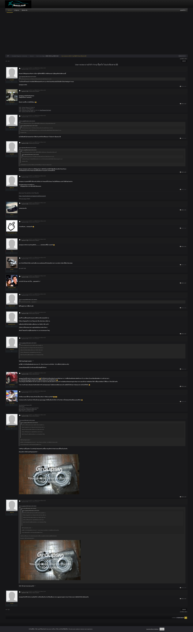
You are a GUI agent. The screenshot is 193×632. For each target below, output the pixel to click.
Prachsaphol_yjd (12, 232)
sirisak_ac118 (11, 287)
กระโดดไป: (174, 617)
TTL (12, 251)
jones (11, 269)
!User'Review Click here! (45, 110)
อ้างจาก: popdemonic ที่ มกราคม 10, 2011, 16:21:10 (29, 422)
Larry (11, 214)
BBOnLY (12, 187)
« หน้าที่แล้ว (182, 58)
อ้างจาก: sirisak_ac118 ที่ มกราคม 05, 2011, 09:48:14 (28, 299)
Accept (162, 629)
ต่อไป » (186, 58)
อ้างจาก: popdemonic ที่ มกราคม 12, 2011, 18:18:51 (27, 506)
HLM (57, 56)
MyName (11, 102)
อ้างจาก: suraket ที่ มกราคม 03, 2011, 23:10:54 (27, 121)
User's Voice (39, 56)
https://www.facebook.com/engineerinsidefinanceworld (32, 196)
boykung (11, 403)
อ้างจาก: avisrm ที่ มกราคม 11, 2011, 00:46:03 (27, 420)
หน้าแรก (10, 10)
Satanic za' (12, 127)
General (32, 56)
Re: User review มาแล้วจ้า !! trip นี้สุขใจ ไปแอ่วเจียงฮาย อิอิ (33, 68)
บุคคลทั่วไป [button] (183, 10)
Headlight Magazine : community (19, 56)
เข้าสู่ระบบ (16, 10)
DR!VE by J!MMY (52, 56)
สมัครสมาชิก (24, 10)
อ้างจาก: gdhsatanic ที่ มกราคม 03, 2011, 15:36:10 (27, 76)
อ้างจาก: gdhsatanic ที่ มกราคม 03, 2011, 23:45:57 (27, 147)
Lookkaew (12, 384)
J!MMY (47, 56)
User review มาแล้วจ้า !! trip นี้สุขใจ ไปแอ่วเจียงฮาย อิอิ (73, 56)
